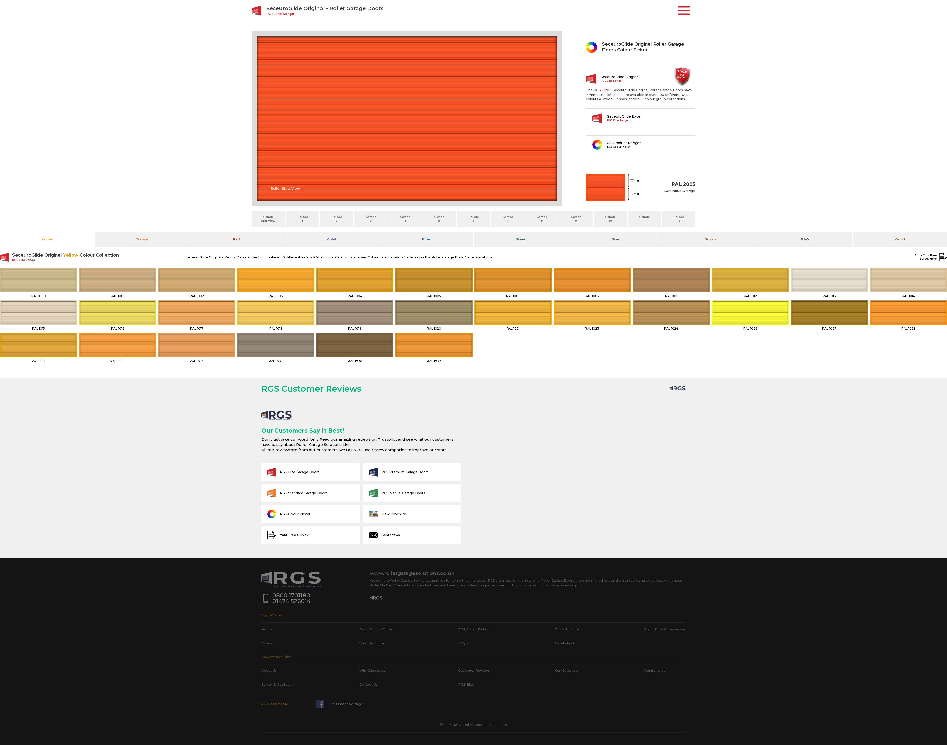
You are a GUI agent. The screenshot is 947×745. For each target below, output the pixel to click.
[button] (683, 10)
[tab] (47, 239)
